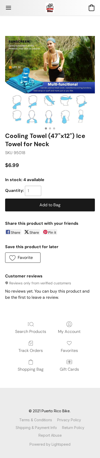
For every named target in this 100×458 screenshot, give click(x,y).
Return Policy (73, 427)
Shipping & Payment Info (36, 427)
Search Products (30, 331)
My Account (69, 331)
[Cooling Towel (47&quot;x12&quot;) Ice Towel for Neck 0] (50, 80)
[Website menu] (8, 8)
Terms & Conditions (35, 420)
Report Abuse (50, 435)
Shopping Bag (31, 369)
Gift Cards (69, 369)
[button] (50, 8)
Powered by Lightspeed (50, 444)
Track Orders (30, 350)
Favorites (69, 350)
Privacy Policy (69, 420)
